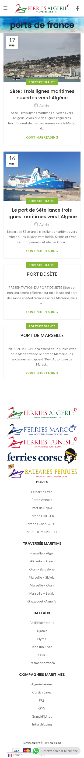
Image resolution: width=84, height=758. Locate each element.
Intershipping (42, 724)
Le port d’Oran (41, 492)
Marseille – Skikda (42, 577)
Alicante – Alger (41, 561)
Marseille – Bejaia (41, 593)
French (17, 755)
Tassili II (42, 655)
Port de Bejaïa (42, 508)
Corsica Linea (42, 692)
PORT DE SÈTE (42, 274)
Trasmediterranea (42, 663)
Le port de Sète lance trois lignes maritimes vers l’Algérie (42, 213)
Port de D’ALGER (41, 516)
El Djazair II (42, 631)
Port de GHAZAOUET (41, 524)
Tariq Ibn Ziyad (41, 647)
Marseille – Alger (42, 553)
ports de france (42, 82)
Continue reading (42, 137)
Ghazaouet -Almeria (41, 601)
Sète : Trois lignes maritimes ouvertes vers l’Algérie (42, 94)
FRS (42, 700)
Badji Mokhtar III (42, 623)
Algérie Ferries (41, 684)
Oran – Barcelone (42, 569)
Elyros (41, 639)
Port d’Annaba (42, 500)
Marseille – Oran (42, 585)
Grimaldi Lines (42, 716)
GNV (42, 708)
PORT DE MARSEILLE (42, 335)
